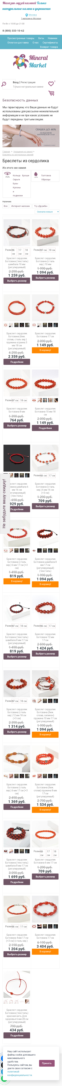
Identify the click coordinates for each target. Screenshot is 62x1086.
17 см (43, 250)
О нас (36, 42)
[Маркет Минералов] (31, 60)
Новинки (52, 38)
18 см (52, 250)
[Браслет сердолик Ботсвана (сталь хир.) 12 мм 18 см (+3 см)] (16, 683)
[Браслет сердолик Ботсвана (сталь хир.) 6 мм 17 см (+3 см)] (16, 533)
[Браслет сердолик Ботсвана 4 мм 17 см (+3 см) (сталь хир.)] (16, 909)
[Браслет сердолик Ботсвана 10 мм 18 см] (45, 383)
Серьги (16, 179)
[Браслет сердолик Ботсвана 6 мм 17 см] (45, 834)
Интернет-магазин (20, 206)
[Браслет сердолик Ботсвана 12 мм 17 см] (45, 608)
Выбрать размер (16, 280)
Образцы (45, 179)
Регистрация (28, 82)
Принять (47, 1063)
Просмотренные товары (20, 38)
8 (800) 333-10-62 (13, 30)
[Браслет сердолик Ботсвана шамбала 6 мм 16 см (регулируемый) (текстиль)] (16, 458)
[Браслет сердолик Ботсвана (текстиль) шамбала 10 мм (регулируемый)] (16, 232)
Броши (25, 175)
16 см (43, 475)
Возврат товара (49, 47)
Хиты (41, 38)
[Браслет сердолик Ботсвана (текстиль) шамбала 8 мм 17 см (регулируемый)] (16, 608)
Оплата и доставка (18, 42)
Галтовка (46, 175)
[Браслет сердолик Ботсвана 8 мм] (16, 383)
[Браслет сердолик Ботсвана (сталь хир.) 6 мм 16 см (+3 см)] (45, 458)
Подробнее (16, 362)
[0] (51, 83)
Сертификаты (50, 42)
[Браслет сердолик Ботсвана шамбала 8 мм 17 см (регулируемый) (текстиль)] (45, 533)
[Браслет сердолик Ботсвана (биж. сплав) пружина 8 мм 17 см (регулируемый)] (45, 758)
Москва (33, 15)
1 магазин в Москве (31, 18)
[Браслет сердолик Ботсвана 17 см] (45, 307)
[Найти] (3, 84)
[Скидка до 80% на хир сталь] (31, 136)
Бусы (15, 183)
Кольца (16, 175)
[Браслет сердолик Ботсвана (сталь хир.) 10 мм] (45, 232)
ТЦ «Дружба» (40, 206)
